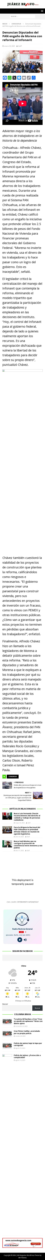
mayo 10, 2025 (19, 823)
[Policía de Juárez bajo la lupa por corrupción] (7, 1045)
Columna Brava (22, 1014)
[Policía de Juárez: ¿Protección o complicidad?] (7, 1143)
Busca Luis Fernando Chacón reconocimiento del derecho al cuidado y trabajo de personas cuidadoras (27, 816)
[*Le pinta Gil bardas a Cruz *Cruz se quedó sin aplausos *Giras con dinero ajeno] (7, 1021)
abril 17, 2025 (19, 850)
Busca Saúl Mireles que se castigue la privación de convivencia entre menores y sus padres (28, 844)
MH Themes (22, 1258)
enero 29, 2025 (9, 46)
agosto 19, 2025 (20, 1048)
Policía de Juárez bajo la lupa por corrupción (28, 1044)
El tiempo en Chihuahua (23, 1001)
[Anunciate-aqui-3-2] (22, 1246)
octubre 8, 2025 (20, 1036)
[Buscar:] (22, 16)
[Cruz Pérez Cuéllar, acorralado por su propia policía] (7, 1033)
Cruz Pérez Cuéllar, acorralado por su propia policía (27, 1032)
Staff (20, 46)
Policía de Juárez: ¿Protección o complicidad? (27, 1056)
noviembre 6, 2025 (21, 1026)
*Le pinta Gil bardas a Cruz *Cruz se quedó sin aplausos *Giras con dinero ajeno (28, 1021)
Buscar (5, 1004)
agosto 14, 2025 (20, 1060)
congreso (13, 777)
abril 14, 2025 (19, 836)
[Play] (20, 940)
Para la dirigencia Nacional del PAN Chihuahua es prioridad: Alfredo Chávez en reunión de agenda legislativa (27, 830)
